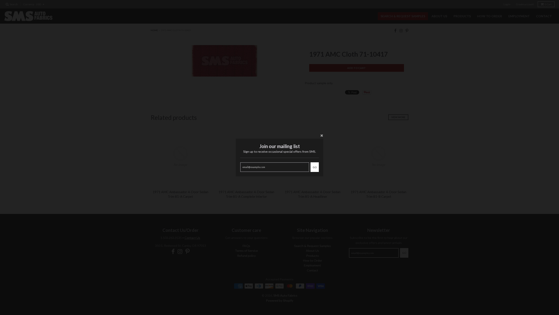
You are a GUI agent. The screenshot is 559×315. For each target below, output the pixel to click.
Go (315, 167)
